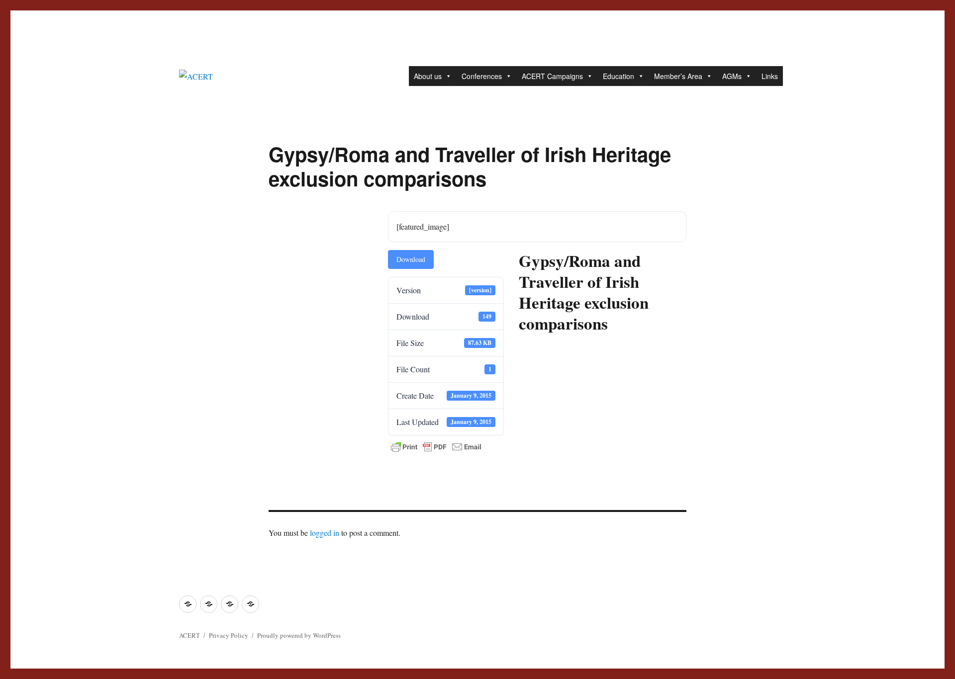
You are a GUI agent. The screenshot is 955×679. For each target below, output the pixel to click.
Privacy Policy (228, 635)
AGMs (732, 76)
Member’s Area (678, 76)
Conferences (482, 76)
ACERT (189, 635)
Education (618, 76)
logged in (324, 532)
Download (410, 259)
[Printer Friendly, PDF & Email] (436, 446)
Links (770, 76)
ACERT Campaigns (552, 76)
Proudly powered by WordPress (299, 635)
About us (428, 76)
